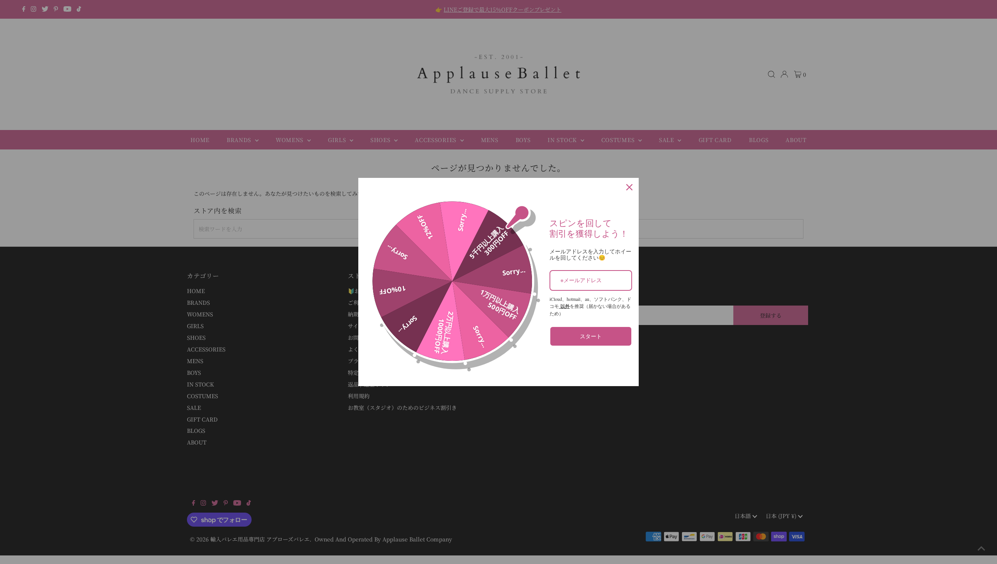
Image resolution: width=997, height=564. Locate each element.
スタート (591, 336)
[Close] (629, 187)
